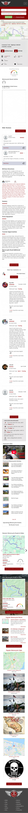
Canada (6, 56)
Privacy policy (19, 810)
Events (6, 800)
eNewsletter (18, 804)
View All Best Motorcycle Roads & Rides (14, 612)
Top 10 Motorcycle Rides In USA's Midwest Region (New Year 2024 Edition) (17, 493)
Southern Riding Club (14, 778)
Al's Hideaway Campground (17, 629)
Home (2, 20)
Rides (6, 806)
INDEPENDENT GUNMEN (14, 692)
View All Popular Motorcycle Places (14, 646)
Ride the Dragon (14, 498)
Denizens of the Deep (14, 756)
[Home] (6, 2)
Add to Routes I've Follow (5, 430)
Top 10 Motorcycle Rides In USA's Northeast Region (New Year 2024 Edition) (17, 465)
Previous (2, 550)
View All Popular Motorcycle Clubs (14, 783)
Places (6, 804)
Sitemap (18, 808)
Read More (6, 147)
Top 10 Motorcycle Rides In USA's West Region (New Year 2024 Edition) (17, 506)
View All (14, 519)
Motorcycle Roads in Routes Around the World (13, 22)
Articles (6, 808)
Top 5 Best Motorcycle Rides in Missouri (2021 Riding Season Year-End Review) (17, 479)
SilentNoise (7, 86)
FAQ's (6, 810)
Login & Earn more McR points (11, 420)
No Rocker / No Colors (14, 713)
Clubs (6, 802)
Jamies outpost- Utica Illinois (18, 619)
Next (26, 550)
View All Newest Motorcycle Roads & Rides (14, 569)
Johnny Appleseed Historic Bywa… (11, 554)
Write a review (14, 276)
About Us (18, 800)
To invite (5, 438)
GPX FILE (20, 51)
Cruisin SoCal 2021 (14, 735)
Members (18, 802)
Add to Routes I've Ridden (5, 422)
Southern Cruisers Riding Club (14, 670)
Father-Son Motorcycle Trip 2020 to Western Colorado (17, 512)
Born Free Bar (14, 637)
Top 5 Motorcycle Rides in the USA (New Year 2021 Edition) (16, 472)
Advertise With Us (19, 806)
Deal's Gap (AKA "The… (9, 598)
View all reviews (14, 416)
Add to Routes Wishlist (5, 426)
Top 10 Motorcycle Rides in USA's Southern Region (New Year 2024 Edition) (17, 486)
